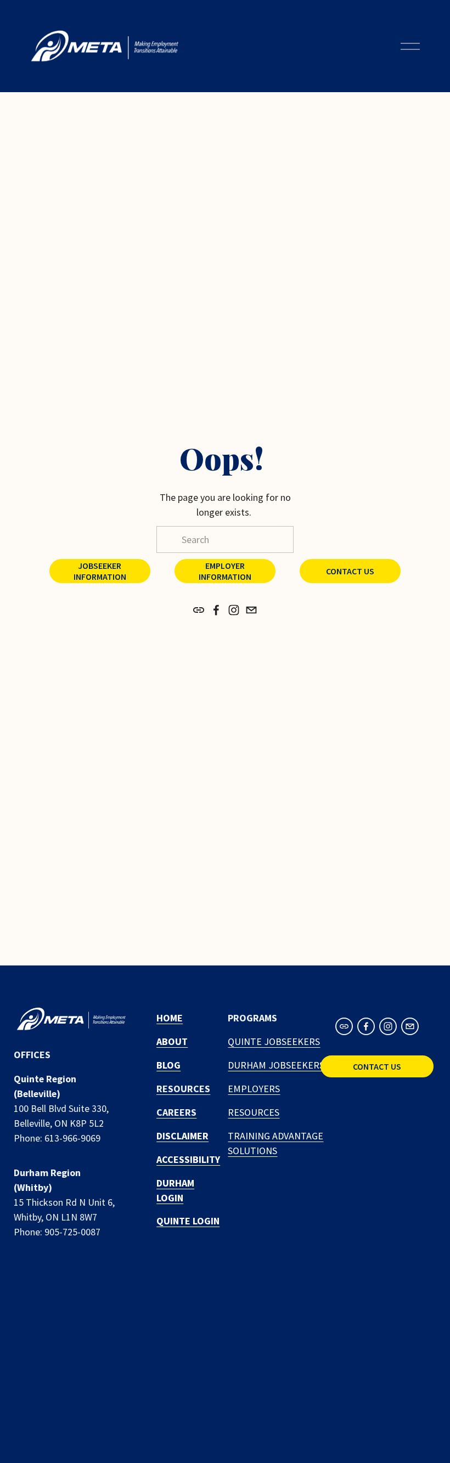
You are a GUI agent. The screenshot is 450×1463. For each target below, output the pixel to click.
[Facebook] (216, 610)
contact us (377, 1066)
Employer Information (225, 571)
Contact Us (350, 571)
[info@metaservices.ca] (251, 610)
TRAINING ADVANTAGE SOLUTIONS (275, 1143)
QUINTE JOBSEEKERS (274, 1041)
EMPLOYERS (254, 1088)
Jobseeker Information (100, 571)
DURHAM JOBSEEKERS (276, 1065)
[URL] (198, 610)
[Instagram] (233, 610)
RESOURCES (253, 1112)
